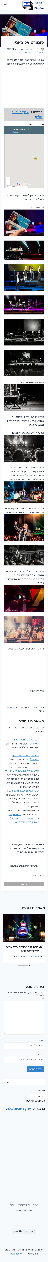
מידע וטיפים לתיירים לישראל (24, 771)
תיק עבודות (24, 1205)
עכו (16, 818)
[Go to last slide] (41, 939)
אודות (12, 1205)
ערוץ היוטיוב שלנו (19, 1109)
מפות (35, 1205)
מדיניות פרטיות (24, 1210)
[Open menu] (5, 5)
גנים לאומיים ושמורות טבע (25, 790)
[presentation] (24, 928)
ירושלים (17, 814)
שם (41, 1041)
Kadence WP (17, 1253)
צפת (30, 822)
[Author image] (42, 49)
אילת (11, 818)
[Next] (7, 939)
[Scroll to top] (7, 1251)
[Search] (8, 1082)
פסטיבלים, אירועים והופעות (33, 52)
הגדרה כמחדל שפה (35, 1100)
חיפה (9, 707)
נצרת (36, 822)
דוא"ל (39, 1055)
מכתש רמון (19, 822)
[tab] (29, 965)
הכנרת (23, 818)
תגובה (40, 998)
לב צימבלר (30, 49)
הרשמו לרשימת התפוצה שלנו (24, 866)
